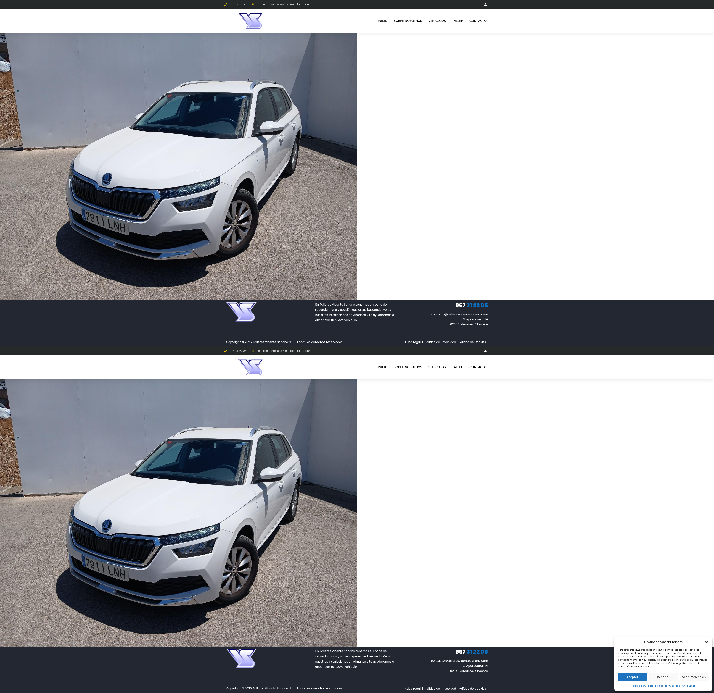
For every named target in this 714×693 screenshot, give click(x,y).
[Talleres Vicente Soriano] (241, 312)
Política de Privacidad (667, 685)
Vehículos (437, 21)
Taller (457, 21)
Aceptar (632, 677)
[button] (706, 642)
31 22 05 (472, 305)
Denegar (663, 677)
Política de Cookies (642, 685)
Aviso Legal (688, 685)
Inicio (382, 21)
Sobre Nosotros (408, 21)
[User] (485, 4)
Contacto (478, 21)
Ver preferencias (694, 677)
